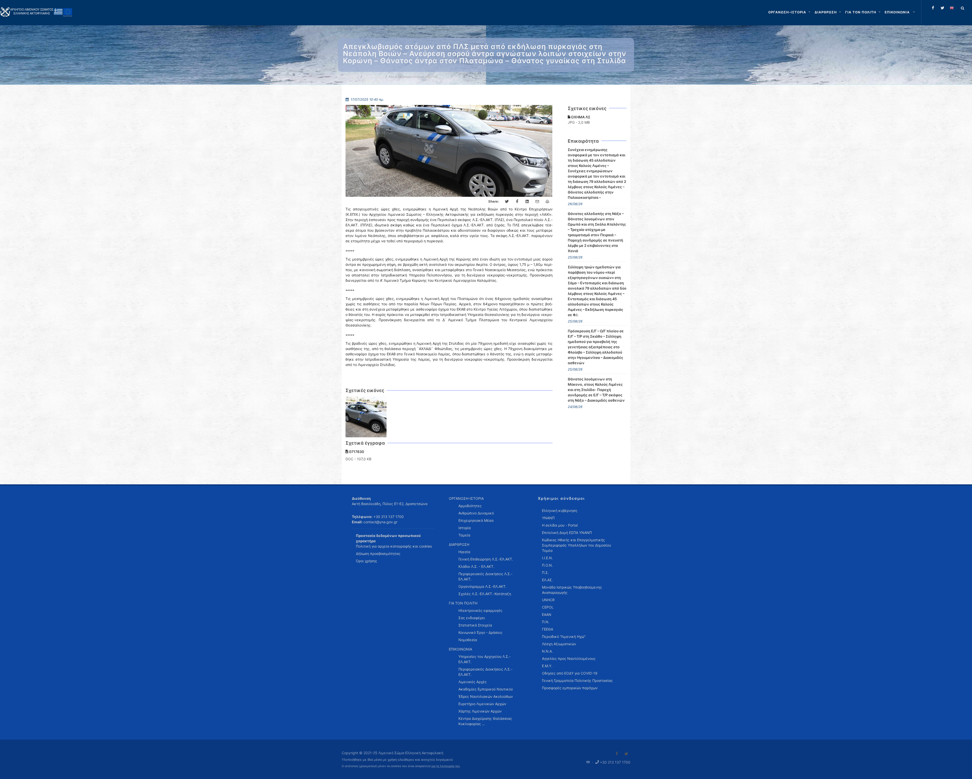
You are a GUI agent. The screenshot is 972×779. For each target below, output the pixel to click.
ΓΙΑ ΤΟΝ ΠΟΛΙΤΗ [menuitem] (463, 603)
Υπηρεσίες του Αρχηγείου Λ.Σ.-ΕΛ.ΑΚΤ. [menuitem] (484, 659)
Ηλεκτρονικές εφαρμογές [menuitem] (480, 610)
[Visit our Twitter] (626, 754)
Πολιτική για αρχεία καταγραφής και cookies (394, 546)
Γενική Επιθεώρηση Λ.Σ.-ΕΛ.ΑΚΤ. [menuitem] (485, 559)
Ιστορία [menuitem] (464, 528)
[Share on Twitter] (507, 202)
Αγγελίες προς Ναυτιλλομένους (569, 658)
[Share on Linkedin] (527, 202)
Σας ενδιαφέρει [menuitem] (471, 618)
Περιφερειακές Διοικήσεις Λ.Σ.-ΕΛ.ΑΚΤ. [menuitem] (485, 576)
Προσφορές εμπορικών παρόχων (570, 688)
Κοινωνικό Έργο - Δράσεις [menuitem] (480, 632)
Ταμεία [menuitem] (464, 535)
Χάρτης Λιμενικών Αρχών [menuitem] (480, 711)
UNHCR (548, 600)
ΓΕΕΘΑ (547, 629)
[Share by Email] (537, 202)
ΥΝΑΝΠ (548, 518)
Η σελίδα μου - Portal (560, 525)
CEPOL (548, 607)
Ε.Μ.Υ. (547, 666)
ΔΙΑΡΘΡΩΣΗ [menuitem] (459, 544)
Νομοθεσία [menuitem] (467, 640)
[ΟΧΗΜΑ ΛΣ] (366, 417)
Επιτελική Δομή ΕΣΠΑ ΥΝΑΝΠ (567, 532)
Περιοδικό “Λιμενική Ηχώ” (563, 636)
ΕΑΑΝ (546, 614)
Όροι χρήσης (366, 561)
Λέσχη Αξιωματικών (559, 644)
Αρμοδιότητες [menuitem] (470, 506)
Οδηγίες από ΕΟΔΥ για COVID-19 (569, 673)
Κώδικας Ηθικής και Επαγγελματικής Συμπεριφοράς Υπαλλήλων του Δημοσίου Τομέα (576, 545)
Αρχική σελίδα (348, 76)
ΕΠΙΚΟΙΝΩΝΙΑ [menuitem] (460, 649)
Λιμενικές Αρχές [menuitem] (472, 682)
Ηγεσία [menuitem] (464, 552)
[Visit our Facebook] (617, 754)
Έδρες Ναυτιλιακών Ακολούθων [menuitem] (485, 696)
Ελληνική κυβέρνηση (559, 510)
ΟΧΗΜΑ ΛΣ (580, 117)
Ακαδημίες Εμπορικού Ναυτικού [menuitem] (485, 689)
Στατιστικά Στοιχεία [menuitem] (475, 625)
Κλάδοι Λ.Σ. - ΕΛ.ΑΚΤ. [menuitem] (476, 566)
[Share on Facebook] (517, 202)
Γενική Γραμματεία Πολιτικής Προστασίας (577, 680)
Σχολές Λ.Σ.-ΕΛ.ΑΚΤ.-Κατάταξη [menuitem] (484, 594)
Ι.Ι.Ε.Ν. (547, 558)
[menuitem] (900, 12)
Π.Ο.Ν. (547, 565)
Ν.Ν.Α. (547, 651)
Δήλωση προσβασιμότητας (378, 553)
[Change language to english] (952, 8)
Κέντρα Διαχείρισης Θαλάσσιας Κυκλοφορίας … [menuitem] (485, 721)
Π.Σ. (545, 572)
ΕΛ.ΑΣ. (547, 580)
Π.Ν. (545, 622)
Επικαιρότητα (373, 76)
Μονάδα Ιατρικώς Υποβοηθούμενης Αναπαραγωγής (572, 590)
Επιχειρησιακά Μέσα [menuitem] (476, 520)
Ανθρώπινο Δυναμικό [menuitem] (476, 513)
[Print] (547, 202)
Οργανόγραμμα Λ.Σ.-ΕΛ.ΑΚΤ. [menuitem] (482, 586)
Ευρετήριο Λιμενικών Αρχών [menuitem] (482, 704)
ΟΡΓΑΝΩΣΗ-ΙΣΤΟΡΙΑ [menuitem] (466, 498)
